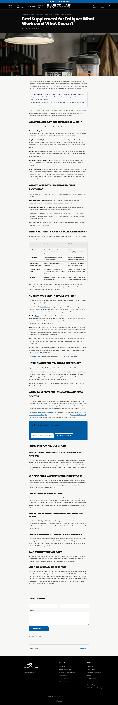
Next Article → (84, 648)
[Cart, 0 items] (109, 6)
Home (23, 14)
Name (31, 602)
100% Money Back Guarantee (67, 672)
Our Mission (90, 666)
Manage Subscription (65, 669)
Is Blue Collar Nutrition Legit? (95, 688)
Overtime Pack (36, 356)
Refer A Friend (91, 669)
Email (62, 602)
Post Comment (39, 629)
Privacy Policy (63, 675)
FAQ (88, 681)
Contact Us (62, 666)
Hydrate (42, 338)
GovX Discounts (91, 678)
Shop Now (11, 6)
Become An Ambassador (94, 672)
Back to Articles (36, 636)
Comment (32, 610)
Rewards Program (92, 685)
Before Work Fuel (45, 307)
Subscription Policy (64, 681)
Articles (31, 6)
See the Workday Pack (64, 435)
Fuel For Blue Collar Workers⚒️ (59, 1)
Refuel (37, 316)
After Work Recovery (48, 327)
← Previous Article (35, 648)
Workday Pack (66, 356)
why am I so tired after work (47, 412)
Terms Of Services (64, 678)
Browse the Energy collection (42, 435)
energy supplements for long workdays (44, 104)
